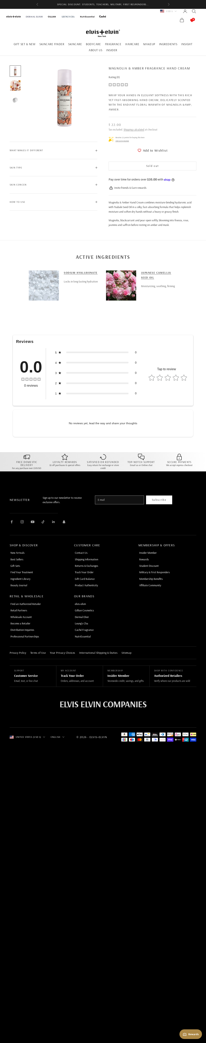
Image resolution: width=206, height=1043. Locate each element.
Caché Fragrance (84, 630)
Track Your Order (84, 572)
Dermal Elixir (82, 617)
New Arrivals (17, 553)
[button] (96, 352)
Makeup (149, 44)
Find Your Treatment (21, 572)
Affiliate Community (150, 585)
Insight (186, 44)
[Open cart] (187, 20)
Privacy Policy (18, 653)
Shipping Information (86, 559)
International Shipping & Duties (98, 653)
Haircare (132, 44)
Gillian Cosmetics (84, 610)
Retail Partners (18, 610)
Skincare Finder (51, 44)
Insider (111, 50)
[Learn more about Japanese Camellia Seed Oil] (121, 285)
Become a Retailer (20, 623)
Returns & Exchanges (86, 566)
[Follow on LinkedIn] (54, 522)
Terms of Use (38, 653)
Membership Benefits (151, 579)
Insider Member (148, 553)
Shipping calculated (134, 129)
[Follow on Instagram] (22, 522)
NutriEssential (83, 636)
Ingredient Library (20, 579)
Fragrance (113, 44)
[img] (118, 85)
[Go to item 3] (15, 100)
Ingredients (168, 44)
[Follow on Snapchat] (64, 522)
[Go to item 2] (15, 85)
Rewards (144, 559)
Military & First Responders (154, 572)
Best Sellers (16, 559)
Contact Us (81, 553)
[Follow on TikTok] (43, 522)
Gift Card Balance (85, 579)
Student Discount (149, 566)
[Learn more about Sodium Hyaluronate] (44, 285)
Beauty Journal (18, 585)
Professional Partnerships (24, 636)
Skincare (75, 44)
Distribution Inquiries (22, 630)
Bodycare (93, 44)
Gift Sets (15, 566)
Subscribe (159, 499)
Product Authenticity (86, 585)
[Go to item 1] (15, 71)
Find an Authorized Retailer (25, 604)
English (55, 737)
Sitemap (126, 653)
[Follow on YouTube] (33, 522)
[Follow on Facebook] (12, 522)
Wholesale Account (21, 617)
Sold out (152, 165)
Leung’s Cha (81, 623)
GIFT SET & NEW (24, 44)
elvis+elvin (80, 604)
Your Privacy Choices (62, 653)
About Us (95, 50)
